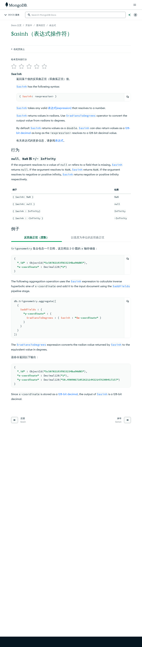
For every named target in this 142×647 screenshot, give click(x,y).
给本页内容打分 (19, 59)
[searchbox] (75, 15)
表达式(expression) (59, 108)
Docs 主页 (16, 25)
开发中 (28, 25)
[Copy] (127, 96)
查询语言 (40, 25)
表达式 (52, 25)
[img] (14, 66)
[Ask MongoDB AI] (129, 14)
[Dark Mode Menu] (135, 14)
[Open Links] (134, 5)
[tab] (36, 237)
